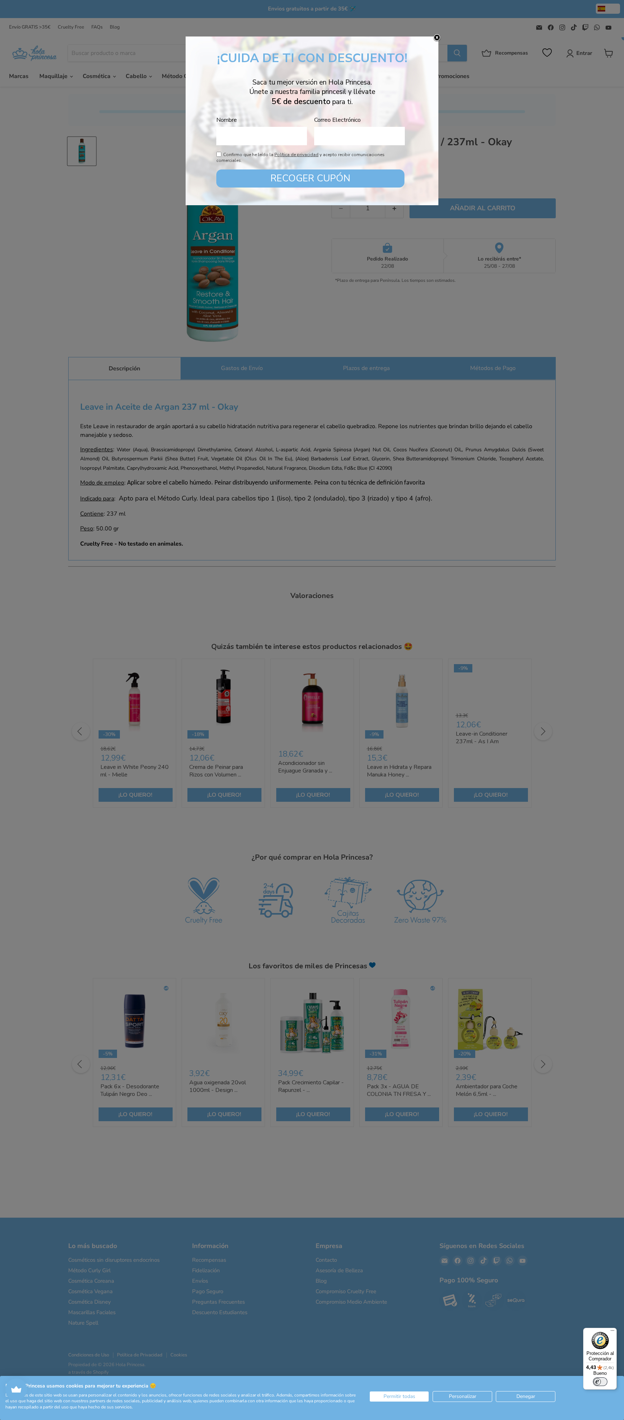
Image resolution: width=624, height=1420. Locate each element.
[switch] (600, 1381)
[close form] (437, 38)
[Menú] (612, 1332)
